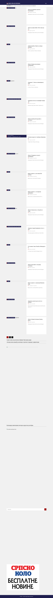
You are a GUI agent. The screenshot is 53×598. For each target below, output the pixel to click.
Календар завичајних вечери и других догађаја (20, 425)
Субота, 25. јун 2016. (32, 85)
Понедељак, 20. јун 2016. (33, 158)
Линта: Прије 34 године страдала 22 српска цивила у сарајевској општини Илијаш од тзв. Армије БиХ (21, 5)
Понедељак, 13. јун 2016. (33, 285)
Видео (8, 44)
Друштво (12, 299)
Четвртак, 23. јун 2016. (32, 121)
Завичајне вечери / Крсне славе (12, 226)
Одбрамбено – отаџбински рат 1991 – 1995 (14, 136)
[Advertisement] (26, 530)
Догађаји (9, 299)
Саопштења (12, 62)
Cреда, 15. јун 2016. (32, 267)
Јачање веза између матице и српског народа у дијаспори (23, 342)
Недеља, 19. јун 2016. (32, 212)
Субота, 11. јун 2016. (32, 303)
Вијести (9, 62)
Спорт (9, 80)
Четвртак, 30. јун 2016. (32, 12)
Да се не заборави (10, 135)
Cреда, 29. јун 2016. (32, 30)
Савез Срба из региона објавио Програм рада (19, 340)
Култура (19, 226)
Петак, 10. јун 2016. (32, 322)
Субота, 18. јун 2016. (32, 249)
